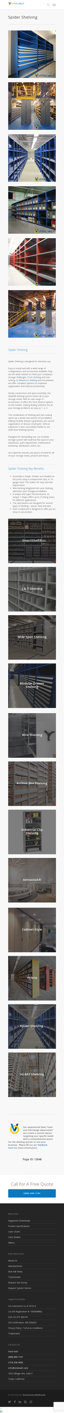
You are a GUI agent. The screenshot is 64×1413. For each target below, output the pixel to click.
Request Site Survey (17, 1282)
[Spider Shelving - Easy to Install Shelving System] (32, 210)
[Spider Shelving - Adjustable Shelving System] (32, 106)
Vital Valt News (15, 1271)
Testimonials (14, 1277)
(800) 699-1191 (32, 1193)
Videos (11, 1242)
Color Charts (14, 1231)
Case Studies (14, 1237)
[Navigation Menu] (54, 4)
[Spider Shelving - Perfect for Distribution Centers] (32, 158)
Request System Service (19, 1288)
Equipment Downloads (19, 1220)
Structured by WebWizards (34, 1395)
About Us (12, 1260)
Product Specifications (19, 1226)
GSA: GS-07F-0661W (18, 1317)
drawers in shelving (28, 380)
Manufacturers (15, 1266)
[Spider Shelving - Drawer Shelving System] (32, 54)
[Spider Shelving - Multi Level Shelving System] (32, 314)
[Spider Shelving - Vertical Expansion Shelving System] (32, 262)
